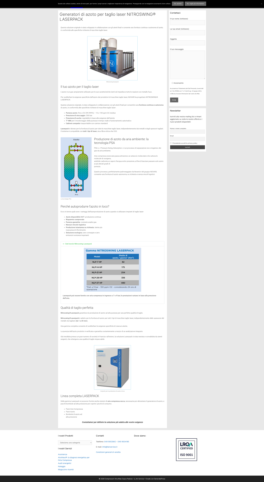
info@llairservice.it (109, 447)
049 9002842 (110, 442)
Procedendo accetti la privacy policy (184, 143)
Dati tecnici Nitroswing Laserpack (78, 244)
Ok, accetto (178, 3)
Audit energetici (64, 463)
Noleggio (61, 466)
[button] (112, 243)
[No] (261, 4)
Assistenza (62, 454)
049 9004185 (123, 442)
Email (172, 136)
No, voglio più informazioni (195, 3)
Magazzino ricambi (66, 470)
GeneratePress (159, 479)
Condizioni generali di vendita (108, 452)
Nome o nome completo (178, 128)
